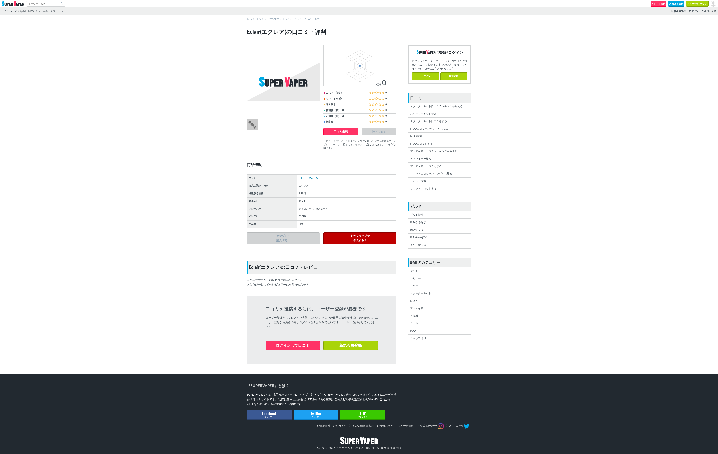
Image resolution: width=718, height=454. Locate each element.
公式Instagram (429, 426)
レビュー (415, 278)
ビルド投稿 (677, 4)
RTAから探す (417, 230)
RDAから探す (418, 222)
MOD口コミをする (421, 144)
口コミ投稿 (659, 4)
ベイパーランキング (697, 4)
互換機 (414, 316)
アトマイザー (418, 308)
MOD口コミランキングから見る (429, 129)
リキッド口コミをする (423, 188)
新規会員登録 (350, 345)
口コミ (5, 11)
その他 (414, 271)
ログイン (425, 76)
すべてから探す (419, 245)
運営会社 (324, 426)
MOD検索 (416, 136)
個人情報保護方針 (363, 426)
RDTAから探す (418, 237)
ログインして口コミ (292, 345)
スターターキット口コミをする (428, 121)
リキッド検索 (418, 181)
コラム (414, 323)
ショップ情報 (418, 338)
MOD (413, 301)
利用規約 (341, 426)
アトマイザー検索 (420, 159)
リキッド (296, 19)
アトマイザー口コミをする (426, 166)
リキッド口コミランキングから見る (431, 173)
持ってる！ (379, 131)
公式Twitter (456, 426)
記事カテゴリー (51, 11)
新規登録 (453, 76)
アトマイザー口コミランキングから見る (433, 151)
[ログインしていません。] (713, 4)
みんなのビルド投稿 (26, 11)
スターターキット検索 (423, 114)
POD (413, 331)
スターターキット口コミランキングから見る (436, 106)
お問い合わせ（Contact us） (397, 426)
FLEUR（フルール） (310, 178)
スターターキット (420, 293)
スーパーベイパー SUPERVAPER (263, 19)
